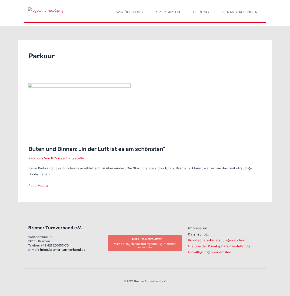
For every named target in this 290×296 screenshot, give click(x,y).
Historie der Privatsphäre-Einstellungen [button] (220, 246)
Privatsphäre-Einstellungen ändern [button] (216, 240)
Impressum (197, 228)
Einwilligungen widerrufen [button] (209, 252)
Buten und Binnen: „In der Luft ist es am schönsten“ (96, 149)
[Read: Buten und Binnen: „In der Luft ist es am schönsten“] (79, 111)
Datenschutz (198, 234)
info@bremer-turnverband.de (62, 250)
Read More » (38, 185)
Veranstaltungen (240, 12)
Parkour (34, 158)
